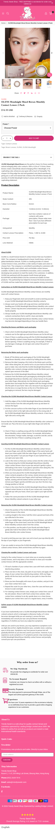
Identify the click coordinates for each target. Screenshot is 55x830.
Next (52, 53)
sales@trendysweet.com (16, 782)
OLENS (3, 99)
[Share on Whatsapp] (35, 93)
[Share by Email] (39, 93)
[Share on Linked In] (32, 93)
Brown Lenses (11, 147)
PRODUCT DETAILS (11, 157)
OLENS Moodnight (29, 147)
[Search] (7, 13)
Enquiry (39, 116)
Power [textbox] (6, 124)
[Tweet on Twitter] (25, 93)
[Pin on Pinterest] (28, 93)
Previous (3, 53)
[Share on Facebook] (21, 93)
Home (3, 23)
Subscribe (7, 760)
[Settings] (46, 13)
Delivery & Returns (25, 116)
